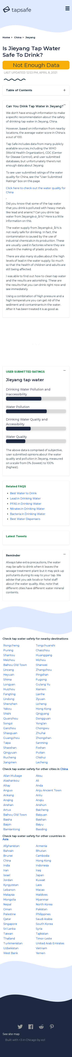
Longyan (9, 684)
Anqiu (40, 800)
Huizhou (9, 689)
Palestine (9, 914)
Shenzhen (10, 704)
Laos (39, 885)
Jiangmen (10, 762)
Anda (39, 785)
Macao (40, 889)
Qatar (7, 919)
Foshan (41, 747)
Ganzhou (9, 728)
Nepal (7, 904)
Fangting (9, 694)
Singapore (10, 924)
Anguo (8, 790)
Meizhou (9, 660)
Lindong (8, 699)
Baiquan (41, 814)
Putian (40, 752)
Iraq (38, 870)
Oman (7, 909)
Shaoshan (9, 747)
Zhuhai (40, 733)
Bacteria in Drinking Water (27, 514)
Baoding (41, 829)
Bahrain (8, 850)
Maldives (41, 894)
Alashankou (11, 780)
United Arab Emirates (50, 943)
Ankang (8, 795)
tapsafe (20, 10)
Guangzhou (11, 738)
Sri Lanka (9, 928)
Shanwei (41, 665)
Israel (6, 875)
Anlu (39, 795)
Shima (7, 679)
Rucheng (9, 757)
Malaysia (8, 894)
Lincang (8, 669)
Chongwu (42, 728)
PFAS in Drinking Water (25, 503)
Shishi (7, 713)
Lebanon (9, 889)
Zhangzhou (44, 669)
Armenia (41, 846)
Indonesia (42, 865)
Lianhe (40, 694)
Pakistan (41, 909)
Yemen (40, 953)
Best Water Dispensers (25, 519)
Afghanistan (11, 846)
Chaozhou (43, 650)
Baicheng (42, 809)
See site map (11, 1034)
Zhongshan (43, 738)
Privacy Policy (40, 1016)
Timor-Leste (44, 938)
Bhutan (41, 850)
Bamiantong (11, 829)
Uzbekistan (10, 948)
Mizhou (41, 660)
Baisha (7, 819)
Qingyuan (10, 752)
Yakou (7, 708)
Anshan (8, 805)
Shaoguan (10, 733)
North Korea (44, 904)
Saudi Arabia (44, 919)
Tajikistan (42, 933)
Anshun (41, 805)
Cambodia (42, 855)
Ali (37, 780)
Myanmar (42, 899)
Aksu (39, 775)
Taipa (7, 742)
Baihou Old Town (15, 665)
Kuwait (40, 880)
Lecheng (42, 762)
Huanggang (44, 655)
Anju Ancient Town (48, 790)
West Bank (10, 953)
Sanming (42, 742)
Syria (39, 928)
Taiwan (8, 933)
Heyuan (8, 674)
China (64, 769)
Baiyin (7, 824)
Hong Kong (43, 708)
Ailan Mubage (12, 775)
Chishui (41, 757)
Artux (7, 809)
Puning (8, 650)
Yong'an (41, 723)
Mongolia (9, 899)
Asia (5, 839)
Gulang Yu (43, 684)
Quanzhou (10, 718)
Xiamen (41, 689)
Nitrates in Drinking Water (27, 508)
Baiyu (39, 824)
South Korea (44, 924)
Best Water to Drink (23, 493)
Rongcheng (11, 645)
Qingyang (42, 713)
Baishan (41, 819)
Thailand (9, 938)
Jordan (8, 880)
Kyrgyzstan (10, 885)
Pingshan (42, 674)
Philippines (43, 914)
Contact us (15, 1016)
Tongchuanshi (45, 645)
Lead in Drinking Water (25, 498)
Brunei (8, 855)
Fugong (41, 679)
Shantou (9, 655)
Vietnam (41, 948)
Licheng (41, 704)
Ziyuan (40, 699)
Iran (6, 870)
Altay (6, 785)
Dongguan (43, 718)
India (6, 865)
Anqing (8, 800)
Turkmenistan (12, 943)
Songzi (7, 723)
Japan (40, 875)
